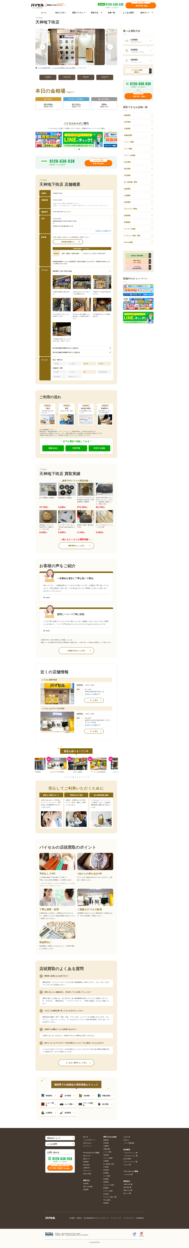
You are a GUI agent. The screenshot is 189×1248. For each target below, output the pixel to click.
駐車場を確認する (67, 242)
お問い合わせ (87, 1143)
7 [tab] (77, 777)
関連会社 (127, 1181)
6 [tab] (75, 777)
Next (110, 47)
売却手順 (76, 448)
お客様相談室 (140, 1218)
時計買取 (105, 1104)
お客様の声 (86, 1167)
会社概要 (72, 1218)
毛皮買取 (127, 175)
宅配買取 (85, 1189)
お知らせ (126, 1140)
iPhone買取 (128, 242)
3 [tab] (79, 149)
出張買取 (85, 1183)
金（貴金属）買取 (130, 182)
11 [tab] (86, 777)
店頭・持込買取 (88, 1186)
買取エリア (86, 1159)
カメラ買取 (69, 1104)
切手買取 (68, 1095)
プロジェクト (87, 1171)
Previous (42, 47)
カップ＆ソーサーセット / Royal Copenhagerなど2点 (66, 527)
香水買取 (106, 1194)
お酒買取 (49, 1113)
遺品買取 (106, 1203)
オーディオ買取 (130, 229)
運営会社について (53, 1138)
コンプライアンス (128, 1218)
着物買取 (49, 1095)
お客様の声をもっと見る (76, 650)
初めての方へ (60, 12)
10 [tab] (84, 777)
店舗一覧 (111, 12)
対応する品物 (99, 448)
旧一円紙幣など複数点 (47, 498)
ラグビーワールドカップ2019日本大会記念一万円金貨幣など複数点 (85, 500)
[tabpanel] (56, 139)
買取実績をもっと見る (76, 545)
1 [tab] (74, 149)
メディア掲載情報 (129, 1143)
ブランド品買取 (88, 1104)
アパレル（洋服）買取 (132, 235)
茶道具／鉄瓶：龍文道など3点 (85, 526)
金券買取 (127, 202)
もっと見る (94, 700)
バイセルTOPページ (89, 1140)
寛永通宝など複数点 (65, 498)
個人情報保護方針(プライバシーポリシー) (96, 1218)
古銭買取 (86, 1095)
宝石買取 (127, 162)
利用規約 (79, 1218)
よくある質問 (128, 12)
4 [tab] (71, 777)
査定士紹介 (86, 1165)
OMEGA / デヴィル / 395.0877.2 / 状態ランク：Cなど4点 (46, 527)
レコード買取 (50, 1104)
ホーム (44, 12)
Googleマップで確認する (103, 231)
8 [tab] (79, 777)
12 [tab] (88, 777)
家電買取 (127, 222)
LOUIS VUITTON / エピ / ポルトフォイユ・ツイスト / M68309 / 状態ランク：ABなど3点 (104, 501)
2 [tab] (76, 149)
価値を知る (53, 448)
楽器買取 (68, 1113)
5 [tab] (73, 777)
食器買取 (127, 189)
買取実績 (85, 1161)
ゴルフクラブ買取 (130, 209)
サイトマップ (87, 1146)
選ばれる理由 (87, 1173)
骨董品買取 (106, 1095)
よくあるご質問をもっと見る (76, 1062)
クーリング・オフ (116, 1218)
